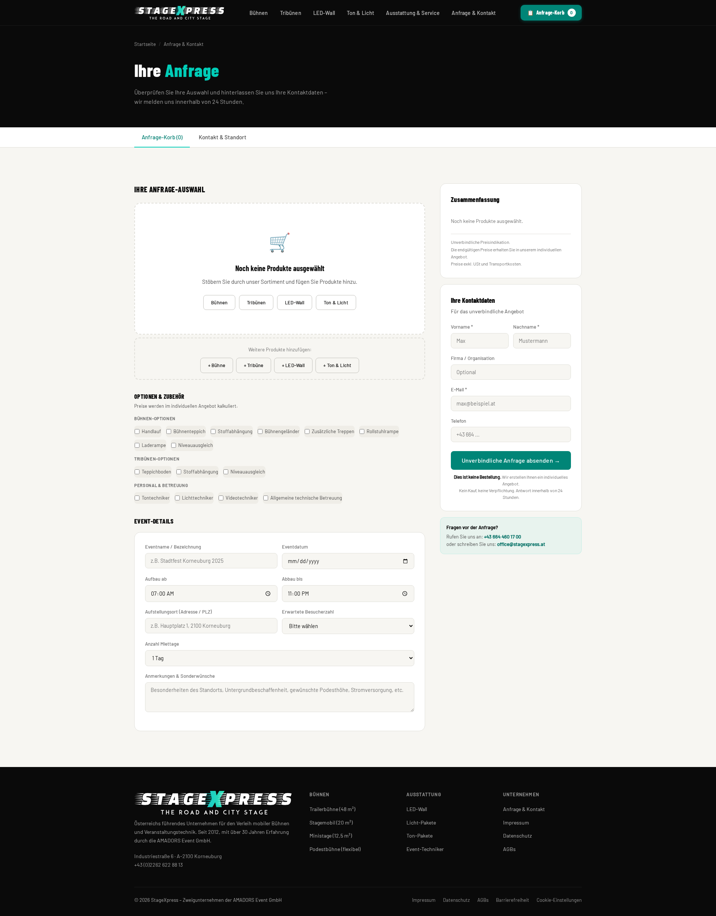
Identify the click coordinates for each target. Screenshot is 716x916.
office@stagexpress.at (521, 544)
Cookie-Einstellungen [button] (559, 900)
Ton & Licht (360, 13)
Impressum (516, 822)
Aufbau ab (156, 579)
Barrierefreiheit (512, 900)
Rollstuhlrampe (383, 431)
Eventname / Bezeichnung (173, 547)
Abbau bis (292, 579)
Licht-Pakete (421, 822)
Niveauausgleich (195, 445)
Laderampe (154, 445)
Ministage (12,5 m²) (331, 835)
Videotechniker (242, 498)
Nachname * (526, 327)
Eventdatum (295, 547)
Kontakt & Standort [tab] (222, 137)
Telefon (458, 421)
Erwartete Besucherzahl (308, 612)
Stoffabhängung (235, 431)
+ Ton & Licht (337, 365)
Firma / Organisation (472, 358)
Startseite (145, 44)
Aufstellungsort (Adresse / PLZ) (178, 612)
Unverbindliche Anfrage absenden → (511, 460)
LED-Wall (324, 13)
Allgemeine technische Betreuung (306, 498)
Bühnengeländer (282, 431)
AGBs (509, 849)
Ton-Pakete (419, 835)
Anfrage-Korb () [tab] (162, 137)
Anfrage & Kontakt (473, 13)
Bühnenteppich (189, 431)
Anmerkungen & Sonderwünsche (180, 676)
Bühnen (258, 13)
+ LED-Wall (293, 365)
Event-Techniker (425, 849)
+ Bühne (216, 365)
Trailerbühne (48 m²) (332, 809)
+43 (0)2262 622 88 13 (158, 864)
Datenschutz (517, 835)
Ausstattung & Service (413, 13)
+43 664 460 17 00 (502, 537)
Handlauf (151, 431)
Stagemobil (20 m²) (331, 822)
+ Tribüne (253, 365)
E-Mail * (459, 389)
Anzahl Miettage (162, 644)
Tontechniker (156, 498)
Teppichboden (156, 472)
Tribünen (290, 13)
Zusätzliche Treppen (333, 431)
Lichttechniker (197, 498)
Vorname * (462, 327)
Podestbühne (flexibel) (335, 849)
